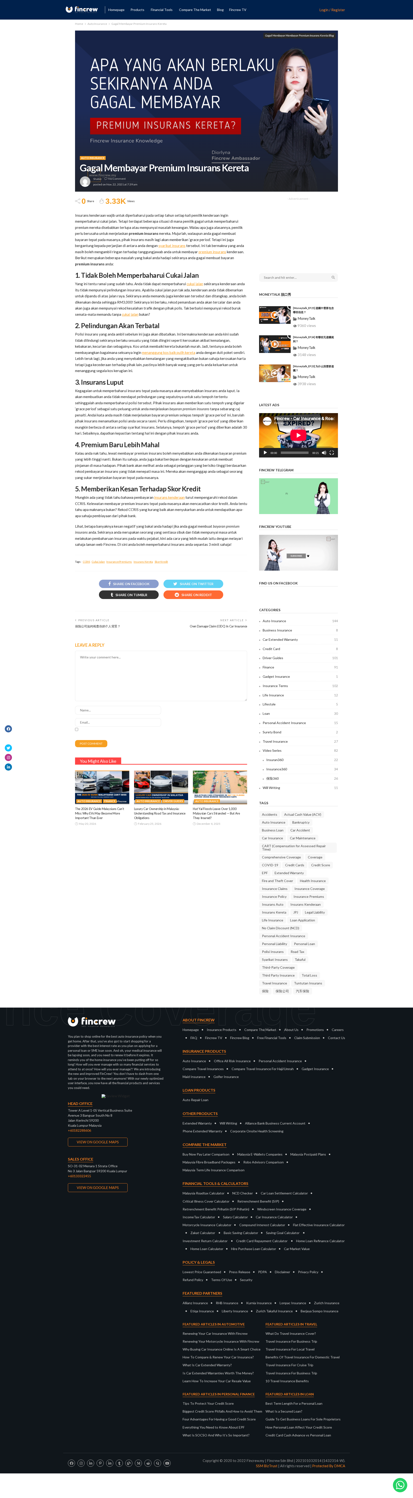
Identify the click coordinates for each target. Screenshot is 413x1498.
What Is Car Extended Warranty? (207, 1365)
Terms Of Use (221, 1280)
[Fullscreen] (331, 452)
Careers (338, 1030)
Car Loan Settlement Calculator (284, 1193)
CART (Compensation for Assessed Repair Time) (294, 847)
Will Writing (300, 788)
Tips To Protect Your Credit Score (208, 1403)
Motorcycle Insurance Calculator (207, 1225)
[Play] (265, 452)
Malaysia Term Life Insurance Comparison (214, 1170)
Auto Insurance (92, 157)
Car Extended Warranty (300, 639)
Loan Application (302, 920)
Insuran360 (302, 760)
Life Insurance (300, 695)
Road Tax (297, 952)
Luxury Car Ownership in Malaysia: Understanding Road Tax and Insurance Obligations (159, 813)
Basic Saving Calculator (241, 1233)
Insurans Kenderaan (305, 904)
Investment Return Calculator (205, 1241)
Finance (109, 801)
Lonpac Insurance (293, 1303)
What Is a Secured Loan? (284, 1411)
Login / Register (332, 10)
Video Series (300, 750)
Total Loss (309, 975)
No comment (117, 178)
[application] (298, 435)
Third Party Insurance (278, 975)
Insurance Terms (300, 686)
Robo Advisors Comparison (263, 1162)
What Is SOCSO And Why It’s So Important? (216, 1435)
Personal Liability (274, 944)
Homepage (116, 9)
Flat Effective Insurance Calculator (319, 1225)
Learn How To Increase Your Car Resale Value (217, 1381)
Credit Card (300, 649)
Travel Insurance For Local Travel (290, 1349)
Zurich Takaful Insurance (274, 1311)
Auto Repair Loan (195, 1100)
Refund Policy (193, 1280)
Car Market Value (297, 1249)
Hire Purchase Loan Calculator (253, 1249)
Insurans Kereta (143, 561)
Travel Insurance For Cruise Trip (289, 1365)
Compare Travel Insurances (203, 1069)
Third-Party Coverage (278, 967)
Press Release (239, 1272)
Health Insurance (313, 881)
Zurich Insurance (326, 1303)
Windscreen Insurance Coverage (281, 1209)
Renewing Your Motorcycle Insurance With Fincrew (221, 1341)
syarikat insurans (171, 245)
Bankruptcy (301, 822)
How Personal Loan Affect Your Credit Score (299, 1427)
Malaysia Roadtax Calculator (203, 1193)
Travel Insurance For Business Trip (291, 1341)
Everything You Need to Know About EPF (214, 1427)
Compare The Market (260, 1030)
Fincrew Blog (239, 1038)
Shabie (97, 179)
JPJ (295, 912)
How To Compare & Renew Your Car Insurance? (218, 1357)
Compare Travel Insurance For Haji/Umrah (263, 1069)
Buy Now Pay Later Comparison (206, 1154)
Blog (220, 9)
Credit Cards (294, 865)
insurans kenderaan (169, 497)
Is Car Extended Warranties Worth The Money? (218, 1373)
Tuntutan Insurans (308, 983)
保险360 (302, 778)
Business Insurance (300, 630)
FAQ (193, 1038)
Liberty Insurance (235, 1311)
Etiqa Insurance (202, 1311)
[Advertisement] (298, 232)
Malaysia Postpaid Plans (308, 1154)
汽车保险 (302, 991)
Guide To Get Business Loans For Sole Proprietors (303, 1419)
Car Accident (300, 830)
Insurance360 (302, 769)
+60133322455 (79, 1176)
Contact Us (336, 1038)
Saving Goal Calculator (282, 1233)
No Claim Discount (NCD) (280, 928)
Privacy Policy (308, 1272)
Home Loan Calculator (206, 1249)
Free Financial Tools (271, 1038)
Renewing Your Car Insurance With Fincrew (215, 1333)
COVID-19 (270, 865)
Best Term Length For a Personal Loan (294, 1403)
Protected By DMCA (328, 1466)
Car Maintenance (302, 838)
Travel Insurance (300, 741)
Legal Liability (315, 912)
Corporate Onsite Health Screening (256, 1131)
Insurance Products (221, 1030)
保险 (265, 991)
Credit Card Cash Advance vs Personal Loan (298, 1435)
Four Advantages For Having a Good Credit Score (219, 1419)
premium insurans (212, 252)
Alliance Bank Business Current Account (275, 1123)
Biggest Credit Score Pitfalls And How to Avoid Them (222, 1411)
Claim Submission (307, 1038)
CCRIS (86, 561)
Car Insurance (272, 838)
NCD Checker (242, 1193)
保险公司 (282, 991)
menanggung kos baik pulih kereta (168, 352)
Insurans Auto (272, 904)
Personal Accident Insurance (300, 723)
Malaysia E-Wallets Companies (260, 1154)
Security (246, 1280)
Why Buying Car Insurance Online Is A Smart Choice (222, 1349)
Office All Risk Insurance (232, 1061)
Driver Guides (173, 801)
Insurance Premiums (119, 561)
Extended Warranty (289, 873)
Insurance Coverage (309, 889)
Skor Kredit (161, 561)
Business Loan (272, 830)
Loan (300, 713)
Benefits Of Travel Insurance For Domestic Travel (303, 1357)
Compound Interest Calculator (262, 1225)
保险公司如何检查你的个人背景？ (97, 626)
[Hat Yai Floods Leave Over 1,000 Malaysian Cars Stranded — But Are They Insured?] (220, 787)
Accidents (269, 814)
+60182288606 (79, 1130)
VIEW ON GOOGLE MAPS (98, 1142)
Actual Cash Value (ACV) (302, 814)
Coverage (315, 857)
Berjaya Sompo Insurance (319, 1311)
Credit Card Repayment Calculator (262, 1241)
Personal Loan (304, 944)
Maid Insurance (194, 1077)
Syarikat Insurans (275, 959)
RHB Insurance (227, 1303)
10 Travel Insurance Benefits (287, 1381)
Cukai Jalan (98, 561)
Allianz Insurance (195, 1303)
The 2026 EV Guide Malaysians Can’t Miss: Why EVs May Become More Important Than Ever (99, 813)
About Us (291, 1030)
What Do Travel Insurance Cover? (291, 1333)
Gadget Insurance (300, 676)
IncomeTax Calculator (199, 1217)
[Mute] (324, 452)
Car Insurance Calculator (274, 1217)
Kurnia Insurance (259, 1303)
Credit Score (320, 865)
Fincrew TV (237, 9)
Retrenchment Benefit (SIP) (258, 1201)
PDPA (262, 1272)
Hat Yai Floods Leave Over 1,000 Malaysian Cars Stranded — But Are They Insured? (216, 813)
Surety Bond (300, 732)
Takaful (300, 959)
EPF (265, 873)
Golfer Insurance (226, 1077)
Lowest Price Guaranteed (202, 1272)
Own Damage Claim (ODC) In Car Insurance (218, 626)
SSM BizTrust (266, 1466)
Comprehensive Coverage (281, 857)
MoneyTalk (306, 318)
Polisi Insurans (273, 952)
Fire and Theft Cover (277, 881)
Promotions (315, 1030)
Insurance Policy (274, 896)
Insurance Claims (275, 889)
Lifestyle (300, 704)
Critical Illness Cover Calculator (206, 1201)
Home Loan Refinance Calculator (320, 1241)
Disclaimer (282, 1272)
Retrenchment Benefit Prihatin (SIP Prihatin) (216, 1209)
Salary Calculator (235, 1217)
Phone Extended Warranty (202, 1131)
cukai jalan (195, 284)
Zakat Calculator (202, 1233)
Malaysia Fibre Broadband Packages (209, 1162)
